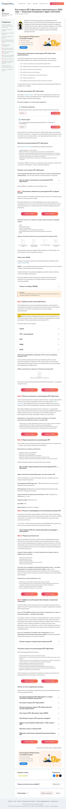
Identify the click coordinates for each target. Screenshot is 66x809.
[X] (60, 775)
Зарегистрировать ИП (57, 3)
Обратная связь (54, 801)
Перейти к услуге (55, 113)
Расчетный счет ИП (43, 3)
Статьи (14, 801)
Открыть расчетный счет (8, 58)
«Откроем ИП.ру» (28, 95)
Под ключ (29, 3)
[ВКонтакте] (54, 775)
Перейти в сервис (49, 213)
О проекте (10, 801)
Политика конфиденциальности (43, 801)
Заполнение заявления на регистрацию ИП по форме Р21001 (7, 41)
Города (19, 801)
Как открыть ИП (22, 3)
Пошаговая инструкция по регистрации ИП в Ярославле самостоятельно (7, 26)
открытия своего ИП (25, 146)
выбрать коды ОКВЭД (23, 263)
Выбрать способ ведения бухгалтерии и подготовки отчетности (8, 62)
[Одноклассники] (57, 775)
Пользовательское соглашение (28, 801)
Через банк (35, 3)
